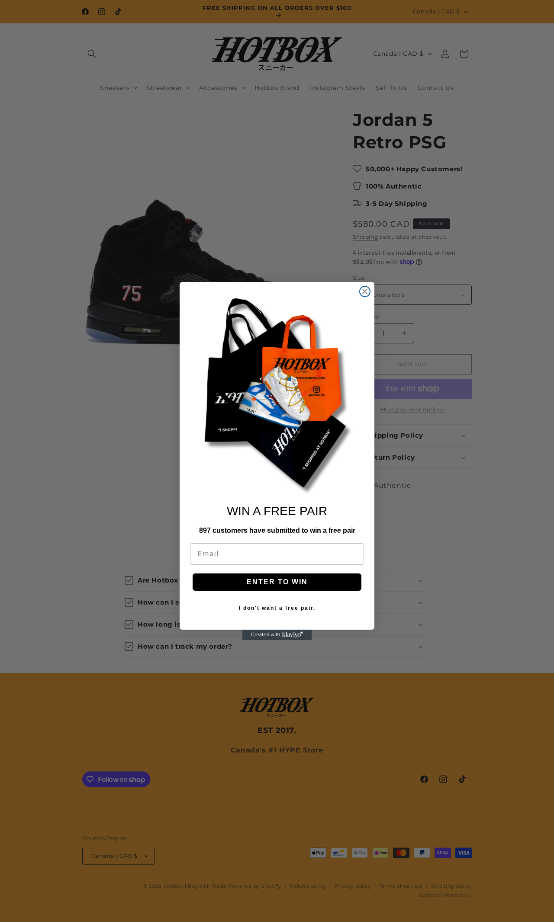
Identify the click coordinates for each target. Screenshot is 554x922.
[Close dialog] (365, 291)
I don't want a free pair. (277, 608)
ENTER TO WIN (277, 582)
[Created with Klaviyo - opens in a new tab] (277, 635)
